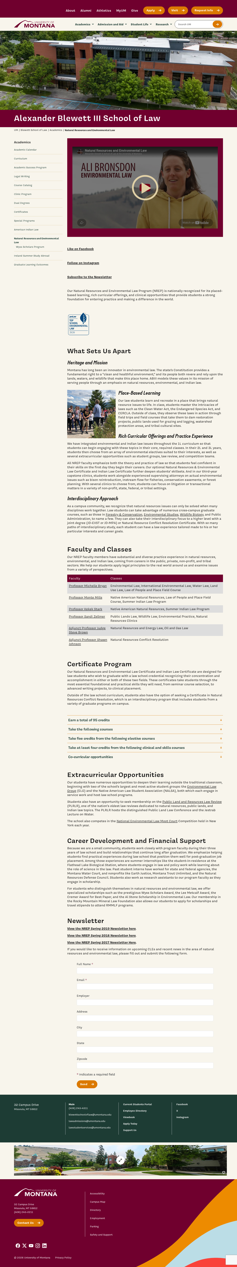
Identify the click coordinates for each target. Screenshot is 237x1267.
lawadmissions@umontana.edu (87, 1121)
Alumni (85, 10)
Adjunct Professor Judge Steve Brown (87, 630)
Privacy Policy (63, 1257)
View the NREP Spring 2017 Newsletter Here (101, 942)
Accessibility (97, 1193)
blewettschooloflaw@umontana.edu (90, 1114)
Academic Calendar (25, 149)
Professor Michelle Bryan (88, 586)
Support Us (129, 1130)
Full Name (84, 964)
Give (134, 10)
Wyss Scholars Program (30, 247)
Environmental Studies (161, 514)
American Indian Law (26, 229)
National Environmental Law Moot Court (147, 821)
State (80, 1043)
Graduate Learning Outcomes (31, 264)
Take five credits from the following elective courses (111, 738)
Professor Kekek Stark (85, 609)
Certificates (21, 211)
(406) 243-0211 (23, 1212)
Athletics (104, 10)
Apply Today (130, 1123)
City (79, 1027)
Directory (95, 1210)
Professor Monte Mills (85, 597)
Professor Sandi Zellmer (87, 616)
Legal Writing (22, 176)
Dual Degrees (22, 203)
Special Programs (24, 220)
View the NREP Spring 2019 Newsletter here (101, 928)
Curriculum (20, 158)
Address (82, 1011)
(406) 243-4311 (78, 1108)
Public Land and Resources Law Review (192, 802)
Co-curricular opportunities (90, 756)
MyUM (121, 10)
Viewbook (129, 1117)
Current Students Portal (137, 1104)
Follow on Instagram (83, 263)
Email (80, 980)
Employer (83, 996)
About (70, 10)
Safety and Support (101, 1234)
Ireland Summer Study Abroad (31, 256)
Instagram (182, 1117)
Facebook (182, 1104)
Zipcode (82, 1059)
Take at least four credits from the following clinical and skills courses (126, 747)
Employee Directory (135, 1110)
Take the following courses (90, 729)
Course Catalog (23, 185)
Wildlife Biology (191, 514)
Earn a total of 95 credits (89, 719)
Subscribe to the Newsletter (89, 277)
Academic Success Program (30, 167)
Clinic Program (22, 194)
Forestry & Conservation (124, 514)
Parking (94, 1226)
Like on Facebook (80, 249)
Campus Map (97, 1201)
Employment (97, 1218)
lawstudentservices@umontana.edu (90, 1127)
